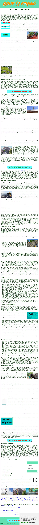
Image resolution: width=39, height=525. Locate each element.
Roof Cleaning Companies (9, 497)
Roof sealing (3, 214)
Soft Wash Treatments (25, 500)
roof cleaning (21, 75)
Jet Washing (21, 498)
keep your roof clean (13, 282)
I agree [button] (23, 522)
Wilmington (23, 170)
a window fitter (21, 483)
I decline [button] (26, 522)
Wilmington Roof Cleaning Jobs (7, 505)
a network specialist (18, 484)
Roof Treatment (8, 499)
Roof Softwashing (27, 499)
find (4, 445)
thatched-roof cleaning (30, 119)
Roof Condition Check (13, 498)
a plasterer (8, 483)
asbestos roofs (22, 267)
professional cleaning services (8, 354)
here (17, 456)
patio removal (4, 484)
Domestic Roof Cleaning (18, 499)
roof (24, 18)
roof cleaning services (26, 401)
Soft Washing (7, 500)
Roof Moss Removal (17, 501)
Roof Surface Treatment (20, 497)
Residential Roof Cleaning (6, 501)
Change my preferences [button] (32, 522)
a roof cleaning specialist (23, 485)
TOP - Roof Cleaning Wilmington (7, 510)
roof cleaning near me (12, 431)
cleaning (5, 106)
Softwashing (4, 264)
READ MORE (3, 274)
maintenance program (19, 23)
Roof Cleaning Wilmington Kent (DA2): (8, 14)
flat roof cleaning (16, 401)
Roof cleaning (4, 170)
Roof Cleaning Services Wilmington (11, 459)
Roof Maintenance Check (27, 501)
